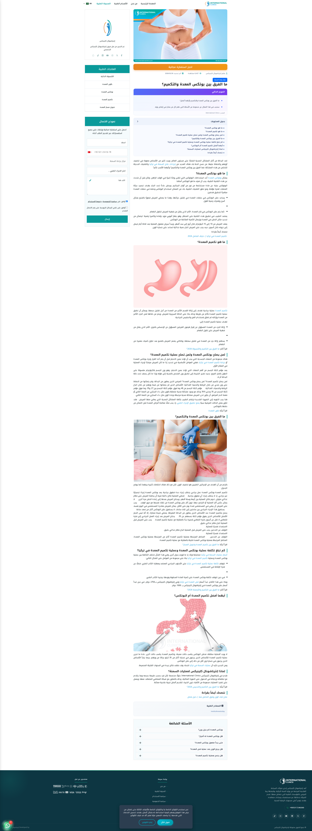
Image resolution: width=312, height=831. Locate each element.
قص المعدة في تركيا (189, 582)
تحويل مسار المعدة (107, 107)
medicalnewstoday (218, 711)
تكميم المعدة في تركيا (198, 558)
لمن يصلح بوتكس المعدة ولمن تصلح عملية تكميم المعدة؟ (199, 135)
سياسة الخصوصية (110, 201)
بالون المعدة (214, 411)
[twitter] (117, 55)
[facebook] (121, 55)
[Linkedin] (103, 55)
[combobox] (90, 152)
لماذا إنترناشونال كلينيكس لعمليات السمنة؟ (205, 149)
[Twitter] (298, 816)
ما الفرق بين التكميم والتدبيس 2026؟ (203, 687)
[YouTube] (286, 816)
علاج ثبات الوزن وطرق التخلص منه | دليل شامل (207, 697)
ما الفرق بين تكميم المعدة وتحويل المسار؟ (201, 544)
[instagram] (112, 55)
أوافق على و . (107, 201)
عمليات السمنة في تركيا (200, 665)
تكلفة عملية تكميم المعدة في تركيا (203, 563)
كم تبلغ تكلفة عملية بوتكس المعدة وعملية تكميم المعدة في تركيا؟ (195, 142)
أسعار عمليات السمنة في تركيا (214, 555)
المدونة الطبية (104, 3)
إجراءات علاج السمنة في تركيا (162, 164)
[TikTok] (274, 816)
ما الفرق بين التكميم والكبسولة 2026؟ (203, 349)
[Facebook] (304, 816)
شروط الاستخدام (94, 201)
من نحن (134, 3)
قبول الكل (165, 822)
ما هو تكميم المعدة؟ (214, 131)
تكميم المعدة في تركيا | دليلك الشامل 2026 (207, 236)
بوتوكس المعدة (215, 178)
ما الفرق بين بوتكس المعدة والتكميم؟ (207, 138)
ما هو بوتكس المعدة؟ (214, 128)
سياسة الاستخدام (159, 796)
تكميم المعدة (221, 310)
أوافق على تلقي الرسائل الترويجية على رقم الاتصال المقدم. (107, 209)
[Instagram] (280, 816)
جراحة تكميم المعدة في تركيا (212, 362)
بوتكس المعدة (107, 92)
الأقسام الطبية (120, 3)
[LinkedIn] (292, 816)
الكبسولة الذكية (107, 76)
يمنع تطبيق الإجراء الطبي (188, 403)
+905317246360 (297, 807)
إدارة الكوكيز (147, 822)
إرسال (107, 219)
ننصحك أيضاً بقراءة (215, 152)
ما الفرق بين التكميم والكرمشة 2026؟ (203, 590)
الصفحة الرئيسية (148, 3)
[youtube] (107, 55)
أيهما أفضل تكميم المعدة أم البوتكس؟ (207, 145)
